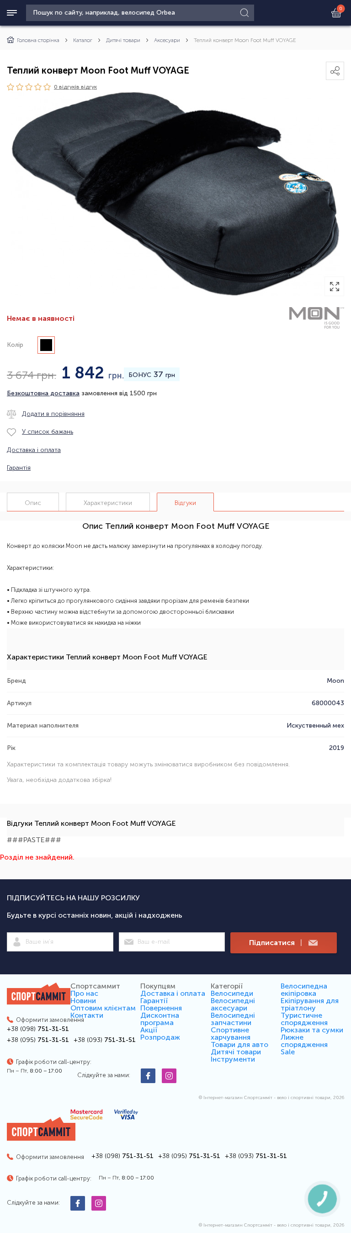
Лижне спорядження (304, 1041)
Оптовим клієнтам (103, 1008)
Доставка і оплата (172, 993)
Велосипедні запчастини (233, 1019)
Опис (33, 503)
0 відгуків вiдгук (75, 87)
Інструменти (233, 1059)
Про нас (84, 993)
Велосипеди (232, 993)
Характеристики (108, 503)
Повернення (161, 1008)
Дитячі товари (123, 40)
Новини (83, 1000)
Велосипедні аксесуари (233, 1004)
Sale (288, 1051)
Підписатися (275, 942)
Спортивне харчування (230, 1034)
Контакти (86, 1015)
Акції (148, 1030)
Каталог (82, 40)
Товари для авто (239, 1044)
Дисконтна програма (159, 1019)
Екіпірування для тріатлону (310, 1004)
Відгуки (185, 503)
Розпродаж (160, 1037)
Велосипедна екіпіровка (304, 990)
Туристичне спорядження (304, 1019)
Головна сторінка (38, 40)
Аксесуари (167, 40)
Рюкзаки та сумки (312, 1030)
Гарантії (154, 1000)
